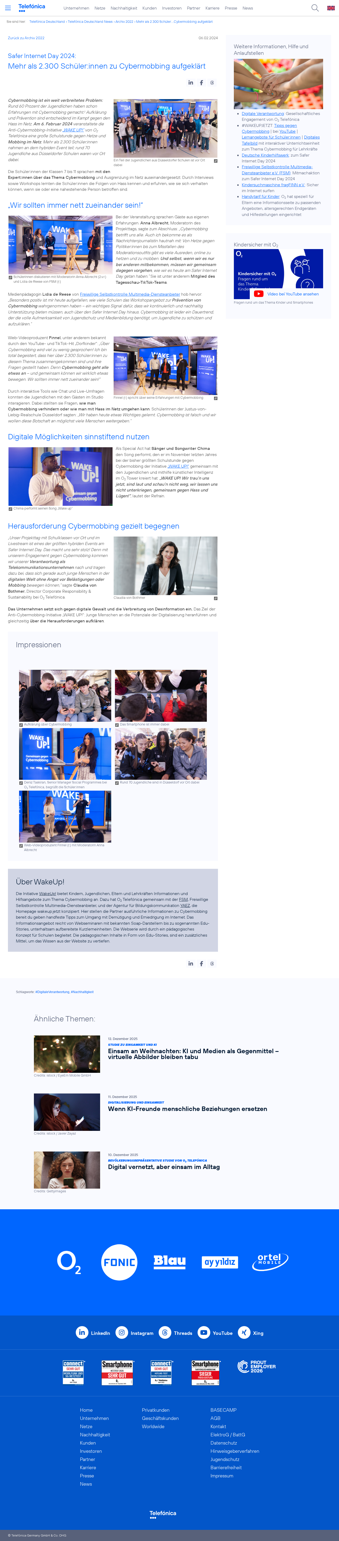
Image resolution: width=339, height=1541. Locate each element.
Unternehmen (76, 8)
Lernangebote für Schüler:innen (271, 137)
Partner (193, 8)
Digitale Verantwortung (263, 113)
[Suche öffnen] (315, 8)
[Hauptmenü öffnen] (8, 8)
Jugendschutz (225, 1459)
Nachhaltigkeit (124, 8)
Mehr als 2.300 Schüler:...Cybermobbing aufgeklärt (174, 21)
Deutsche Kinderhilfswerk (265, 155)
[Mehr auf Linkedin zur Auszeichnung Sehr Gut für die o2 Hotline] (162, 1372)
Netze (100, 8)
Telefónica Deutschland (47, 21)
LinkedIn (100, 1333)
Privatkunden (156, 1410)
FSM (183, 899)
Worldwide (153, 1426)
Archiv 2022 (124, 21)
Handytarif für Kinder (260, 196)
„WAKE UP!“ (73, 129)
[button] (190, 83)
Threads (183, 1333)
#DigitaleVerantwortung (52, 992)
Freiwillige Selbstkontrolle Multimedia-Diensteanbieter (130, 294)
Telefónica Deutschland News (90, 21)
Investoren (172, 8)
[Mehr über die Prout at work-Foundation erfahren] (256, 1372)
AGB (216, 1418)
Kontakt (218, 1426)
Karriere (213, 8)
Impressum (222, 1476)
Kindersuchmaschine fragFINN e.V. (273, 184)
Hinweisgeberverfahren (235, 1451)
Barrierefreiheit (226, 1467)
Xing (258, 1333)
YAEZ (185, 905)
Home (86, 1410)
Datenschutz (224, 1443)
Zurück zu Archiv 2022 (26, 38)
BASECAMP (224, 1410)
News (248, 8)
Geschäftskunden (160, 1418)
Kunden (149, 8)
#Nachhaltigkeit (82, 992)
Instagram (142, 1333)
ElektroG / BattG (228, 1435)
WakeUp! (47, 893)
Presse (231, 8)
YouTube (287, 131)
